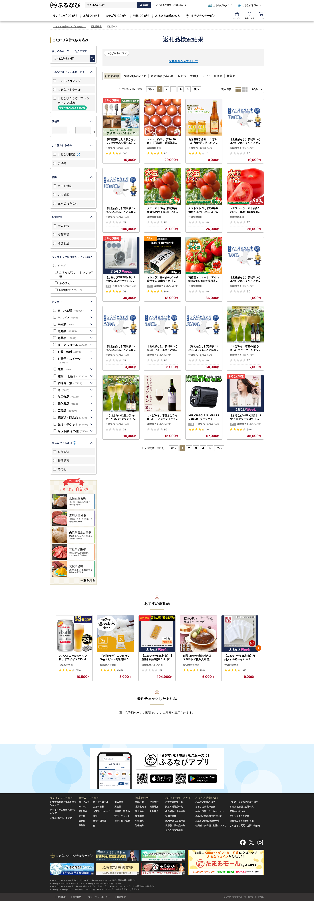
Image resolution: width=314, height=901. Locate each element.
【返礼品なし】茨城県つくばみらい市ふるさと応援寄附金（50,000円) (203, 348)
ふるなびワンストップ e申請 (76, 274)
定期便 (62, 163)
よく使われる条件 (62, 145)
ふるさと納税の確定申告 (208, 820)
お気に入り (249, 18)
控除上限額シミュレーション (210, 811)
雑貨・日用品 (73, 376)
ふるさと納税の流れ (205, 806)
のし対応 (63, 194)
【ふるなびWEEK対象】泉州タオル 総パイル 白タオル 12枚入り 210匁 (239, 657)
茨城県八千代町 (108, 664)
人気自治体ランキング (61, 817)
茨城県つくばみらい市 (117, 147)
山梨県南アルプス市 (152, 664)
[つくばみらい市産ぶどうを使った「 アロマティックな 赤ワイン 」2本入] (162, 393)
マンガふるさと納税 (239, 816)
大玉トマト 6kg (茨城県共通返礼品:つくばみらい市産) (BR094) (203, 210)
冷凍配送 (63, 243)
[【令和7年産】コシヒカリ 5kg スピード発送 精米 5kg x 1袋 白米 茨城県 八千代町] (115, 633)
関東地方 (139, 816)
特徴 (54, 177)
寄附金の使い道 (237, 811)
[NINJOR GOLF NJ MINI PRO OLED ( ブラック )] (204, 393)
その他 (62, 469)
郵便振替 (63, 460)
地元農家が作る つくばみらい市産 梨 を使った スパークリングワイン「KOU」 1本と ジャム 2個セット (203, 141)
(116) (167, 291)
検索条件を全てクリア (183, 61)
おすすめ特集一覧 (174, 801)
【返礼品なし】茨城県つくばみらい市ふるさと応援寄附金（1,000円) (245, 279)
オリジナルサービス (203, 15)
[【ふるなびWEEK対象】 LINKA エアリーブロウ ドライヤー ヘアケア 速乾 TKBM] (245, 393)
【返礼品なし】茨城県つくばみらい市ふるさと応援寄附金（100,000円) (121, 210)
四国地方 (154, 806)
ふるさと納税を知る (167, 15)
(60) (202, 670)
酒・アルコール (74, 345)
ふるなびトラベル (251, 5)
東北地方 (139, 811)
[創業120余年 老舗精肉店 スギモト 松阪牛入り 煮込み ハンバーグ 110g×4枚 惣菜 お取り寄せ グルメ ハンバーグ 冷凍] (198, 633)
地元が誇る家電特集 (175, 820)
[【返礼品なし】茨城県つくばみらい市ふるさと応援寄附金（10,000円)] (245, 117)
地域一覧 (139, 801)
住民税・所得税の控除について (211, 825)
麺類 (66, 369)
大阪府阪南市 (231, 664)
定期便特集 (170, 816)
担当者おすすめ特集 (175, 811)
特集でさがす (141, 15)
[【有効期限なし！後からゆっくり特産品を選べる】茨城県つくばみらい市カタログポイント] (121, 117)
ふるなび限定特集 (174, 830)
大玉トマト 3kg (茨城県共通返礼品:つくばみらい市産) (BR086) (162, 210)
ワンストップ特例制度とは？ (244, 801)
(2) (165, 153)
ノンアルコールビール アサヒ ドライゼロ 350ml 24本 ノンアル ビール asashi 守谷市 (74, 657)
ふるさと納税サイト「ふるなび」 (69, 26)
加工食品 (69, 396)
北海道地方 (140, 806)
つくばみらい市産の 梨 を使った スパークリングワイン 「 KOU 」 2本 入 (244, 348)
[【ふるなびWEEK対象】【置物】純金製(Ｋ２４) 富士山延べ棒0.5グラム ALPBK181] (157, 633)
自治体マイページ (70, 290)
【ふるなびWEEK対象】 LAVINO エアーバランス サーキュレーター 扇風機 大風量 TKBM (121, 279)
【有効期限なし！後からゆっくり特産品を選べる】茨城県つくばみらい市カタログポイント (121, 141)
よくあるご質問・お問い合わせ (171, 5)
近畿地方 (139, 825)
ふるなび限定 (67, 154)
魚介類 (68, 331)
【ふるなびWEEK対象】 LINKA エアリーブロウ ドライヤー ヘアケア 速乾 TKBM (245, 417)
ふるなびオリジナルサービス (68, 71)
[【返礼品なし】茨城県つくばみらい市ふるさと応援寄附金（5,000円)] (162, 324)
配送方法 (57, 216)
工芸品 (68, 410)
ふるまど (65, 283)
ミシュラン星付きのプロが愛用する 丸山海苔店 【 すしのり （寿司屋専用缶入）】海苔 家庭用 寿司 (162, 279)
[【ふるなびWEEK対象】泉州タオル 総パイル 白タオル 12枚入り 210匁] (240, 633)
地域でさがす (91, 15)
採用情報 (121, 897)
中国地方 (154, 801)
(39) (243, 670)
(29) (249, 429)
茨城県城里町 (154, 217)
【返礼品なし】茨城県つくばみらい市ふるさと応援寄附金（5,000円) (162, 348)
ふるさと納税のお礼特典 (242, 806)
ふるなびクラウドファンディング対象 (74, 102)
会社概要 (61, 897)
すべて (62, 265)
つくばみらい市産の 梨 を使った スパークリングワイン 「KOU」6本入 (120, 417)
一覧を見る (87, 580)
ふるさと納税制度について (209, 816)
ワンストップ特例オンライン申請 (71, 256)
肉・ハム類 (71, 310)
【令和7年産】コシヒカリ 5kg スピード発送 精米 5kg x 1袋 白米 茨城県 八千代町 (115, 657)
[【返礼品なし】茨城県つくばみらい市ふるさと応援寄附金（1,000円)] (245, 255)
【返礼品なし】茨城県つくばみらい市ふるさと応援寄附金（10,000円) (245, 141)
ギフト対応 (65, 186)
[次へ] (258, 648)
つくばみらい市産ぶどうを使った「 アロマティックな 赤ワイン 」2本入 (162, 417)
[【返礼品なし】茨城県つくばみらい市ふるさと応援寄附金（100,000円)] (121, 186)
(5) (207, 429)
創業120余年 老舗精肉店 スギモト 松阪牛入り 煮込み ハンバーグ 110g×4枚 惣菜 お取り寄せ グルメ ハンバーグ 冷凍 (198, 657)
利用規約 (77, 897)
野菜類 (67, 338)
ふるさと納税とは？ (205, 801)
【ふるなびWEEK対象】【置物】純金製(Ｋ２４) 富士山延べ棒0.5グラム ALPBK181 (157, 657)
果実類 (82, 816)
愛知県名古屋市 (191, 664)
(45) (125, 153)
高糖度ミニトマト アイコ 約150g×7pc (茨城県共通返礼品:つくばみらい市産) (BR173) (203, 279)
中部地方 (139, 820)
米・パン (69, 317)
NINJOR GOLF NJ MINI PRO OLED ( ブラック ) (203, 417)
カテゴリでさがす (116, 15)
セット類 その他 (73, 431)
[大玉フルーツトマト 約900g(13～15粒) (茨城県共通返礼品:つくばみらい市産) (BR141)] (245, 186)
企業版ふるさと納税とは (242, 820)
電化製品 (68, 403)
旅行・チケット (73, 424)
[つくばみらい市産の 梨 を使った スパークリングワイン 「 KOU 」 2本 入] (245, 324)
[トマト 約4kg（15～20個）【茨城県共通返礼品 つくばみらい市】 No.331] (162, 117)
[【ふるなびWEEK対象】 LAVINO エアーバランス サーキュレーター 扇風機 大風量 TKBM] (121, 255)
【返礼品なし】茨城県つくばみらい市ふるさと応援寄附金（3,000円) (121, 348)
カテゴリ (57, 301)
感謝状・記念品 (73, 417)
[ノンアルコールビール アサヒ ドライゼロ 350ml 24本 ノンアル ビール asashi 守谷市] (74, 633)
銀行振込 (63, 452)
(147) (120, 670)
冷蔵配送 (63, 234)
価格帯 (55, 121)
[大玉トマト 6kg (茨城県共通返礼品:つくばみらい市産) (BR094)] (204, 186)
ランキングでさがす (65, 15)
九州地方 (154, 811)
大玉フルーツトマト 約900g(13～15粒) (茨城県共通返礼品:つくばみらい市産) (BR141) (245, 210)
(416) (79, 670)
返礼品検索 (96, 26)
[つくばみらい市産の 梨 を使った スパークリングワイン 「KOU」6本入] (121, 393)
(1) (207, 153)
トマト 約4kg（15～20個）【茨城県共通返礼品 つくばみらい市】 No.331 (162, 141)
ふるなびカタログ (222, 5)
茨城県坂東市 (154, 147)
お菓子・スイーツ (69, 360)
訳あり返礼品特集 (174, 806)
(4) (124, 291)
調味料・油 (70, 383)
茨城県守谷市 (66, 664)
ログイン (237, 18)
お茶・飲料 (71, 352)
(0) (248, 153)
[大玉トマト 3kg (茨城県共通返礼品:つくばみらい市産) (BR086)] (162, 186)
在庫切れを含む (68, 203)
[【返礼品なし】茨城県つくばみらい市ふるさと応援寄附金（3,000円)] (121, 324)
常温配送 (63, 226)
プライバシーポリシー (99, 897)
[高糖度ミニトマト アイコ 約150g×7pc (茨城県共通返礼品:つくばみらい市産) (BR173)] (204, 255)
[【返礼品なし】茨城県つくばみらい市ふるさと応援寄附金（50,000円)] (204, 324)
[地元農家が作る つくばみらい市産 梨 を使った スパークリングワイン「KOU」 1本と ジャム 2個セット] (204, 117)
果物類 (68, 324)
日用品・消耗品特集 (175, 825)
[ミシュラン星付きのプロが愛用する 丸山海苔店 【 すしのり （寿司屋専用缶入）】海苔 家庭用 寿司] (162, 255)
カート (261, 18)
